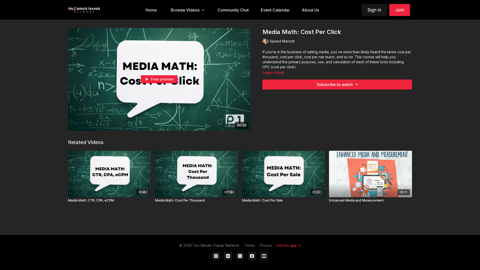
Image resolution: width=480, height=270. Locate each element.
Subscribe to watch (335, 84)
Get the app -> (288, 245)
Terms (249, 245)
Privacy (266, 245)
